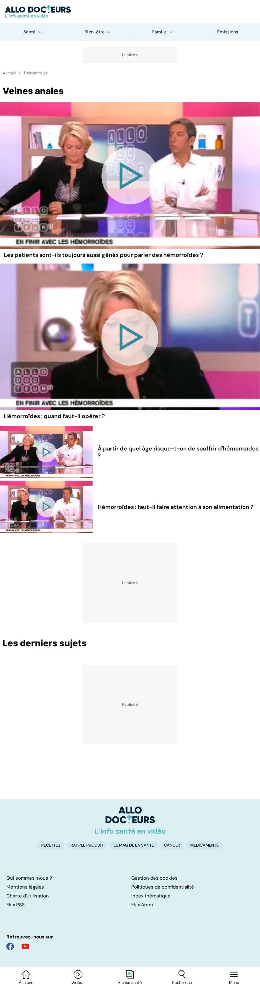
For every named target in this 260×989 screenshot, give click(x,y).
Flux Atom (142, 905)
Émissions (227, 32)
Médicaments (204, 845)
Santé (29, 32)
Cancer (172, 845)
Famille (159, 32)
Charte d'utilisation (27, 896)
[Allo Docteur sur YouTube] (25, 946)
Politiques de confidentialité (162, 887)
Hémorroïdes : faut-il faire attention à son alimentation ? (176, 507)
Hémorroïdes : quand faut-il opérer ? (54, 416)
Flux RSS (15, 905)
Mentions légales (25, 887)
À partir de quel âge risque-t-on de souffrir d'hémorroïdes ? (178, 452)
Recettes (50, 845)
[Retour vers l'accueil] (130, 11)
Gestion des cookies (154, 878)
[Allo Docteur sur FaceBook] (10, 946)
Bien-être (94, 32)
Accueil (9, 73)
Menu (234, 982)
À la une (26, 982)
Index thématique (151, 896)
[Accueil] (130, 820)
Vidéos (78, 982)
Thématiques (35, 73)
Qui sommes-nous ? (29, 878)
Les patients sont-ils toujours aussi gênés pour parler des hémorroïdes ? (103, 255)
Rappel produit (86, 845)
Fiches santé (130, 982)
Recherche (182, 982)
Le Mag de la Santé (134, 845)
